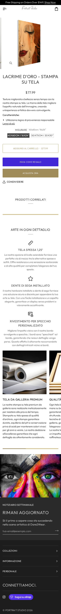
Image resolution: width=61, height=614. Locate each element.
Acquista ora (30, 173)
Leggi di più (9, 123)
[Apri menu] (7, 9)
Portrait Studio (16, 610)
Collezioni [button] (10, 550)
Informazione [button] (12, 561)
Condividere (15, 181)
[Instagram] (4, 597)
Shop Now (50, 2)
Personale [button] (10, 571)
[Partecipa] (55, 530)
